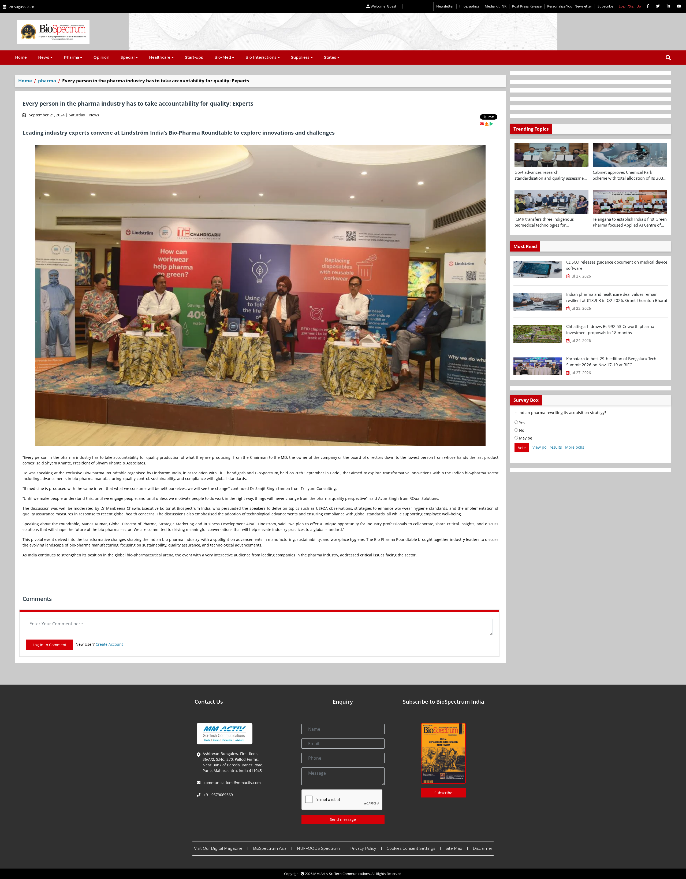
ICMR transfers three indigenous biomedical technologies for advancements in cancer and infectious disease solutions (550, 222)
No (521, 430)
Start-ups (194, 57)
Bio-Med (222, 57)
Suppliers (300, 57)
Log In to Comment (49, 644)
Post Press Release (527, 6)
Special (128, 57)
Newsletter (445, 6)
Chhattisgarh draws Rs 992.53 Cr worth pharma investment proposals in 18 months (610, 329)
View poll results (547, 447)
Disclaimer (482, 848)
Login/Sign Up (630, 6)
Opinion (101, 57)
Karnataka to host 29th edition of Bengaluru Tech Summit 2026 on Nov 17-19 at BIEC (611, 361)
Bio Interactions (261, 57)
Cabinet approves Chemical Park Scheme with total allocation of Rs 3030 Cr (629, 175)
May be (525, 438)
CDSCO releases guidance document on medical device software (616, 265)
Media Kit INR (495, 6)
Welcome (383, 6)
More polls (574, 447)
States (330, 57)
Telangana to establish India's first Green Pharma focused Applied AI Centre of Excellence (630, 222)
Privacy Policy (363, 848)
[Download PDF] (487, 123)
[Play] (491, 123)
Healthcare (159, 57)
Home (21, 57)
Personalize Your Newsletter (569, 6)
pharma (47, 80)
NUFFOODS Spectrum (318, 848)
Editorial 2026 (418, 6)
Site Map (454, 848)
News (43, 57)
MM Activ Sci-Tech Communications (341, 873)
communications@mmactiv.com (232, 782)
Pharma (71, 57)
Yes (521, 422)
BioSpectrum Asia (269, 848)
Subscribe (605, 6)
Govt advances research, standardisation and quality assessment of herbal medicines (550, 175)
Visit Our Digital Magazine (218, 848)
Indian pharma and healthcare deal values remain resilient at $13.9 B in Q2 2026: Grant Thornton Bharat (616, 297)
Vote (522, 447)
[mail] (482, 123)
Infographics (469, 6)
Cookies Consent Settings (411, 848)
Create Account (109, 644)
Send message (343, 819)
